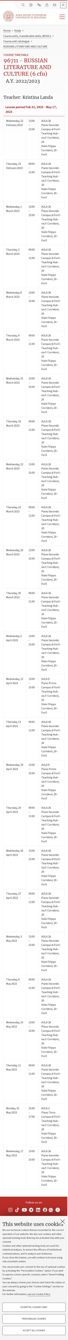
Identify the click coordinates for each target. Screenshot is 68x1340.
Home (7, 31)
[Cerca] (23, 5)
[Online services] (39, 5)
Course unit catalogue (16, 41)
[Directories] (31, 5)
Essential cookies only (34, 1307)
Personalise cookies (34, 1319)
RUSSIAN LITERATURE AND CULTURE (25, 47)
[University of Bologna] (25, 16)
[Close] (62, 1221)
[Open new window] (10, 1210)
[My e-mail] (55, 5)
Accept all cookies (34, 1330)
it (63, 5)
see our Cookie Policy (39, 1294)
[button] (57, 17)
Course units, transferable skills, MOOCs (27, 36)
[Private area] (47, 5)
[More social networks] (57, 1210)
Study (17, 31)
